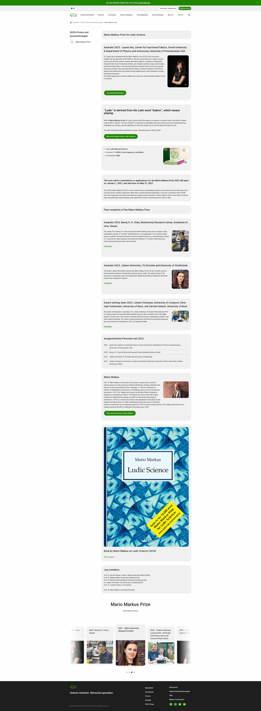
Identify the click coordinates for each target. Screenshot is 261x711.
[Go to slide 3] (131, 672)
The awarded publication (115, 93)
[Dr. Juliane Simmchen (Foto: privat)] (110, 660)
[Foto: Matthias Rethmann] (185, 162)
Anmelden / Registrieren (168, 8)
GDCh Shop (149, 704)
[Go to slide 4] (134, 672)
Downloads (149, 692)
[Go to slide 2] (129, 672)
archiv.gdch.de (144, 3)
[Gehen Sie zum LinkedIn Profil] (171, 704)
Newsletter (149, 688)
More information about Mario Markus (119, 413)
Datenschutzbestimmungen (179, 691)
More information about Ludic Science (120, 136)
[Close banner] (257, 2)
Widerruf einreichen (176, 699)
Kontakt (148, 700)
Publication (108, 246)
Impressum (173, 687)
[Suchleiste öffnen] (189, 15)
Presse (147, 696)
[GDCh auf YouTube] (184, 704)
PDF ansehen (109, 557)
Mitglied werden (184, 8)
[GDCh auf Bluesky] (179, 704)
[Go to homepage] (73, 15)
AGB (170, 695)
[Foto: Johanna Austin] (185, 84)
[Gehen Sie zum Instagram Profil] (175, 704)
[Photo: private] (185, 249)
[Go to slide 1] (126, 672)
